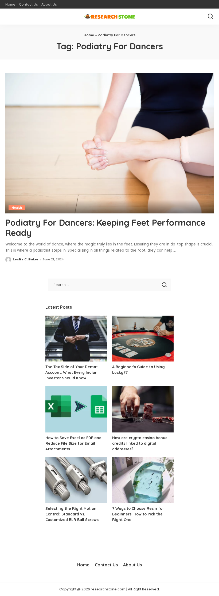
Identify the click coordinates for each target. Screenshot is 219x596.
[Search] (210, 17)
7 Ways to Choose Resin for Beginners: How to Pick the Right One (138, 514)
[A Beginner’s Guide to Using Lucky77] (143, 339)
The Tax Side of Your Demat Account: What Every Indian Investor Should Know (71, 372)
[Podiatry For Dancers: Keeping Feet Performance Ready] (109, 143)
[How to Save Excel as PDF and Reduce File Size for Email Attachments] (76, 409)
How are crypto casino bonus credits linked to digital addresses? (139, 443)
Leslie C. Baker (25, 259)
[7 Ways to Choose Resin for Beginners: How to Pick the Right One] (143, 480)
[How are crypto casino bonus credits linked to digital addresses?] (143, 409)
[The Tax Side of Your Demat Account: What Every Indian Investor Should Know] (76, 339)
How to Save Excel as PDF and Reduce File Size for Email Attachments (73, 443)
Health (17, 207)
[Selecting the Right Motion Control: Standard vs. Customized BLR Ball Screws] (76, 480)
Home (89, 35)
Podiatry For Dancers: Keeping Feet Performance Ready (105, 227)
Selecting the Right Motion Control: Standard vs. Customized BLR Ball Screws (72, 514)
